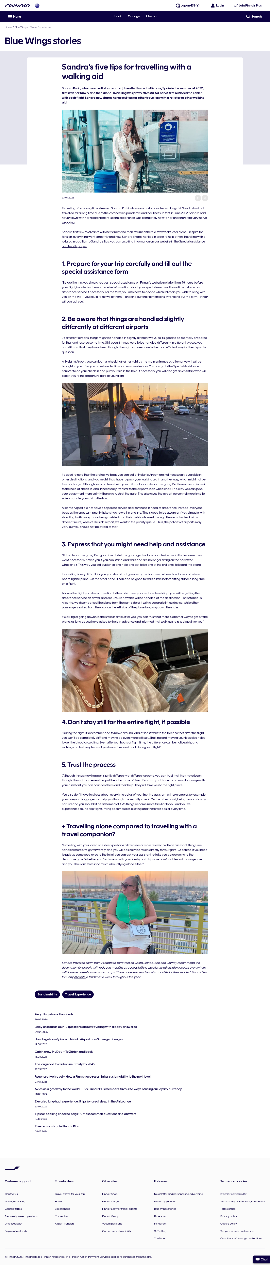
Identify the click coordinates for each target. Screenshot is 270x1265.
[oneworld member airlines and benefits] (37, 5)
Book (118, 16)
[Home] (17, 5)
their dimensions (153, 297)
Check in (152, 16)
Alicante (80, 977)
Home (8, 27)
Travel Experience (40, 27)
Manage (134, 16)
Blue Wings (21, 27)
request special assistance (117, 282)
